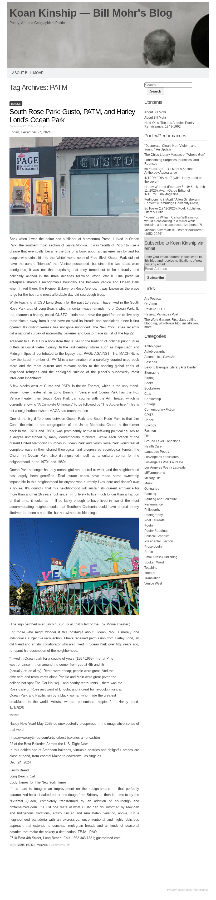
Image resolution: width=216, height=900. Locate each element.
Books (16, 103)
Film (147, 436)
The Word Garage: (157, 320)
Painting (150, 494)
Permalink (42, 845)
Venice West (153, 583)
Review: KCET (154, 309)
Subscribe (155, 278)
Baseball (150, 362)
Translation (152, 578)
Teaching (151, 568)
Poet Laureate (154, 520)
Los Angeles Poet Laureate (163, 462)
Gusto (20, 845)
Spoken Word (154, 562)
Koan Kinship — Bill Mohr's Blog (90, 13)
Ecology (150, 425)
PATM (29, 845)
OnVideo (150, 304)
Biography (151, 372)
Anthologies (152, 346)
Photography (153, 515)
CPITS (149, 415)
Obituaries (151, 488)
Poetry (149, 525)
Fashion (150, 430)
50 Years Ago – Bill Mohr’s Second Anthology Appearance (169, 170)
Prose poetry (153, 546)
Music (148, 483)
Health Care (153, 446)
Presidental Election (158, 541)
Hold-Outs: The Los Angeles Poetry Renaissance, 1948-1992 (169, 124)
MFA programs (154, 473)
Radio (148, 552)
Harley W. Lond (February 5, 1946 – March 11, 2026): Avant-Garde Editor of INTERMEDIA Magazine (174, 190)
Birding (149, 378)
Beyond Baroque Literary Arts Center (170, 367)
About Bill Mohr (27, 73)
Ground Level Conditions (162, 441)
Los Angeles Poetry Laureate (165, 467)
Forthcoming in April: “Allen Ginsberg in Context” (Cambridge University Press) (172, 201)
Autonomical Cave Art (159, 357)
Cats (147, 394)
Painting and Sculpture (160, 499)
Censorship (152, 399)
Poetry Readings (156, 531)
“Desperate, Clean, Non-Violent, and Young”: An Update (170, 147)
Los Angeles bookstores (161, 457)
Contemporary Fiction (159, 409)
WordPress (200, 889)
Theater (149, 573)
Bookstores (152, 388)
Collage (150, 404)
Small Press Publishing (161, 557)
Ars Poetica (152, 298)
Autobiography (154, 351)
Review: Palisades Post (161, 314)
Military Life (152, 478)
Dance (149, 420)
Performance (153, 504)
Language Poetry (156, 452)
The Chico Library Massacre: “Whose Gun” (174, 155)
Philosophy (152, 510)
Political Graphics (156, 536)
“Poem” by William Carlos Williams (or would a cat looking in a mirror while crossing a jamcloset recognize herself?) (173, 221)
